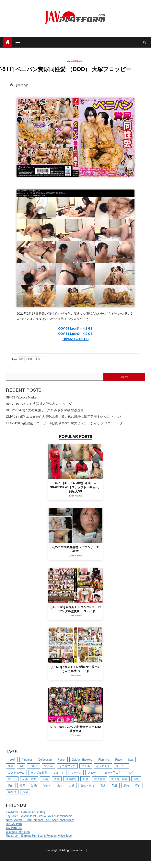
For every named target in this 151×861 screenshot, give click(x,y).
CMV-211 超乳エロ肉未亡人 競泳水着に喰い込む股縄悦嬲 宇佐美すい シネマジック (64, 416)
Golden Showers (82, 759)
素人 (103, 785)
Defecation (45, 759)
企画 (45, 779)
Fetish (61, 759)
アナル (86, 766)
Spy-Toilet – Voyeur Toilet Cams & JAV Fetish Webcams (39, 816)
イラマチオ (103, 766)
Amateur (27, 759)
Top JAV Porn (14, 824)
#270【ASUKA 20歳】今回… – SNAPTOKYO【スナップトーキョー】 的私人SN (75, 487)
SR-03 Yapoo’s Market (21, 397)
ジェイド (58, 772)
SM (21, 766)
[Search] (144, 42)
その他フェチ (67, 766)
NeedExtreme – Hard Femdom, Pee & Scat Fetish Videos (40, 820)
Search (124, 377)
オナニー (121, 766)
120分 (12, 759)
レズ (130, 772)
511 (21, 359)
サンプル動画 (39, 772)
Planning (103, 759)
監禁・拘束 (87, 785)
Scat (131, 759)
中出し (12, 779)
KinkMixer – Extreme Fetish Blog (25, 812)
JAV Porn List (14, 828)
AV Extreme (74, 60)
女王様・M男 (119, 779)
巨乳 (136, 779)
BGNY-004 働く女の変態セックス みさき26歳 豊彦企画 (45, 410)
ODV (37, 359)
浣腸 (34, 785)
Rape (118, 759)
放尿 (22, 785)
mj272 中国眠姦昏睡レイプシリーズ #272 (75, 549)
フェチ (91, 772)
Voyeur (48, 766)
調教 (126, 785)
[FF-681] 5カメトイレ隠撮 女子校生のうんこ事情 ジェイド (75, 669)
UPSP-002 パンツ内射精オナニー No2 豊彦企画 (75, 729)
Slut (10, 766)
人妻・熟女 (29, 779)
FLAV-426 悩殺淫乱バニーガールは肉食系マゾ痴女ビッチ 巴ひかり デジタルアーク (64, 423)
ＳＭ (25, 792)
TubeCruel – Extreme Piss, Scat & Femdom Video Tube (39, 835)
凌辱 (56, 779)
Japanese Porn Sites (18, 832)
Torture (33, 766)
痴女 (60, 785)
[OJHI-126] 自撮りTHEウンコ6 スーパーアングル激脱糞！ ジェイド (76, 609)
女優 (85, 779)
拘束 (11, 785)
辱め (138, 785)
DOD (29, 359)
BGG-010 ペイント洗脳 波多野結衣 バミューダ (39, 403)
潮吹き (47, 785)
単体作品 (70, 779)
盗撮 (71, 785)
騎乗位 (12, 792)
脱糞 (114, 785)
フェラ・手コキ (111, 772)
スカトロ (75, 772)
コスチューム (16, 772)
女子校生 (99, 779)
